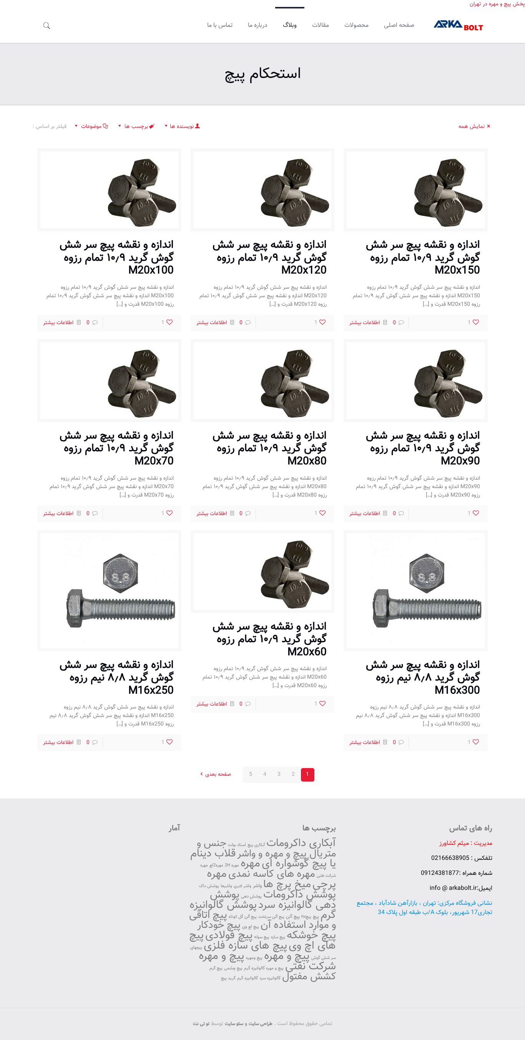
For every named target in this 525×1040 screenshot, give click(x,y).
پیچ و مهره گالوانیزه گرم (264, 968)
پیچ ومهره (254, 958)
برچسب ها (136, 127)
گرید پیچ (228, 978)
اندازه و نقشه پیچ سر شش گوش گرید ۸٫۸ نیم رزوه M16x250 (117, 678)
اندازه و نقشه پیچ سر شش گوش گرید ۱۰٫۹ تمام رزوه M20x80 (270, 448)
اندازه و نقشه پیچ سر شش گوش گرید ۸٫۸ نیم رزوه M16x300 (423, 678)
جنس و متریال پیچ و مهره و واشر (266, 849)
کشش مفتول (309, 977)
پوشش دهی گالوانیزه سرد (273, 900)
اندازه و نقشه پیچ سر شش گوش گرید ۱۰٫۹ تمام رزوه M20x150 (423, 258)
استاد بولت (237, 845)
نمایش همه (472, 127)
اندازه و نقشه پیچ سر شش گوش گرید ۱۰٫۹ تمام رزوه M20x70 (117, 448)
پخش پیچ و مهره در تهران (497, 4)
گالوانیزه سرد (270, 978)
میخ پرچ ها (287, 884)
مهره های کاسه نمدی (271, 874)
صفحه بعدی (218, 774)
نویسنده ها (182, 127)
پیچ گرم (216, 968)
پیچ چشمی (233, 968)
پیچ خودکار (219, 925)
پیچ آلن (293, 917)
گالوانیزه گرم (247, 978)
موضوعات (91, 127)
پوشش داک (209, 886)
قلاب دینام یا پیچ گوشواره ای (263, 858)
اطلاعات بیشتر (364, 323)
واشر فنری (242, 886)
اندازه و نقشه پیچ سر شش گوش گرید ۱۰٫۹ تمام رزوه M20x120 (270, 258)
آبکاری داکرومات (301, 843)
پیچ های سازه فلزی (245, 945)
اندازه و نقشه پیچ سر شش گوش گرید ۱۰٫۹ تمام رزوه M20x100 (117, 258)
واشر (257, 886)
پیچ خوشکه (311, 935)
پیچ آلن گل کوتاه (243, 917)
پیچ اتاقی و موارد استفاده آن (262, 920)
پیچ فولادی (229, 935)
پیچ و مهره (287, 956)
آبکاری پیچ (256, 845)
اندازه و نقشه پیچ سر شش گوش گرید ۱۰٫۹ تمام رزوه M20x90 (423, 448)
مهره (250, 864)
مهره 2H (232, 865)
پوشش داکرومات (299, 894)
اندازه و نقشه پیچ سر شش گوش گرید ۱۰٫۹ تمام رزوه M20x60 (270, 639)
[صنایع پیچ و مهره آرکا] (459, 25)
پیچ (316, 916)
